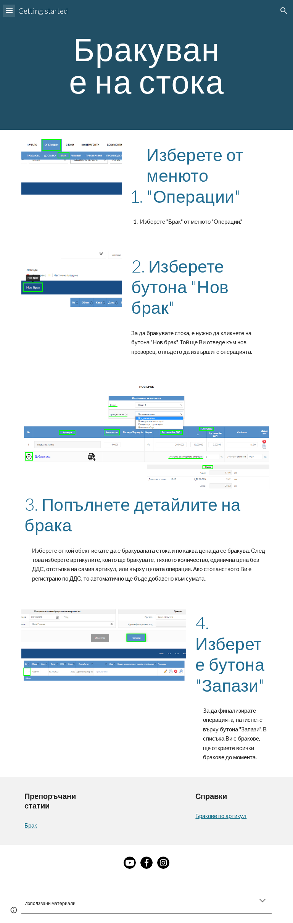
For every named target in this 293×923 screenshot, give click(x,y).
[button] (9, 10)
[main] (146, 65)
